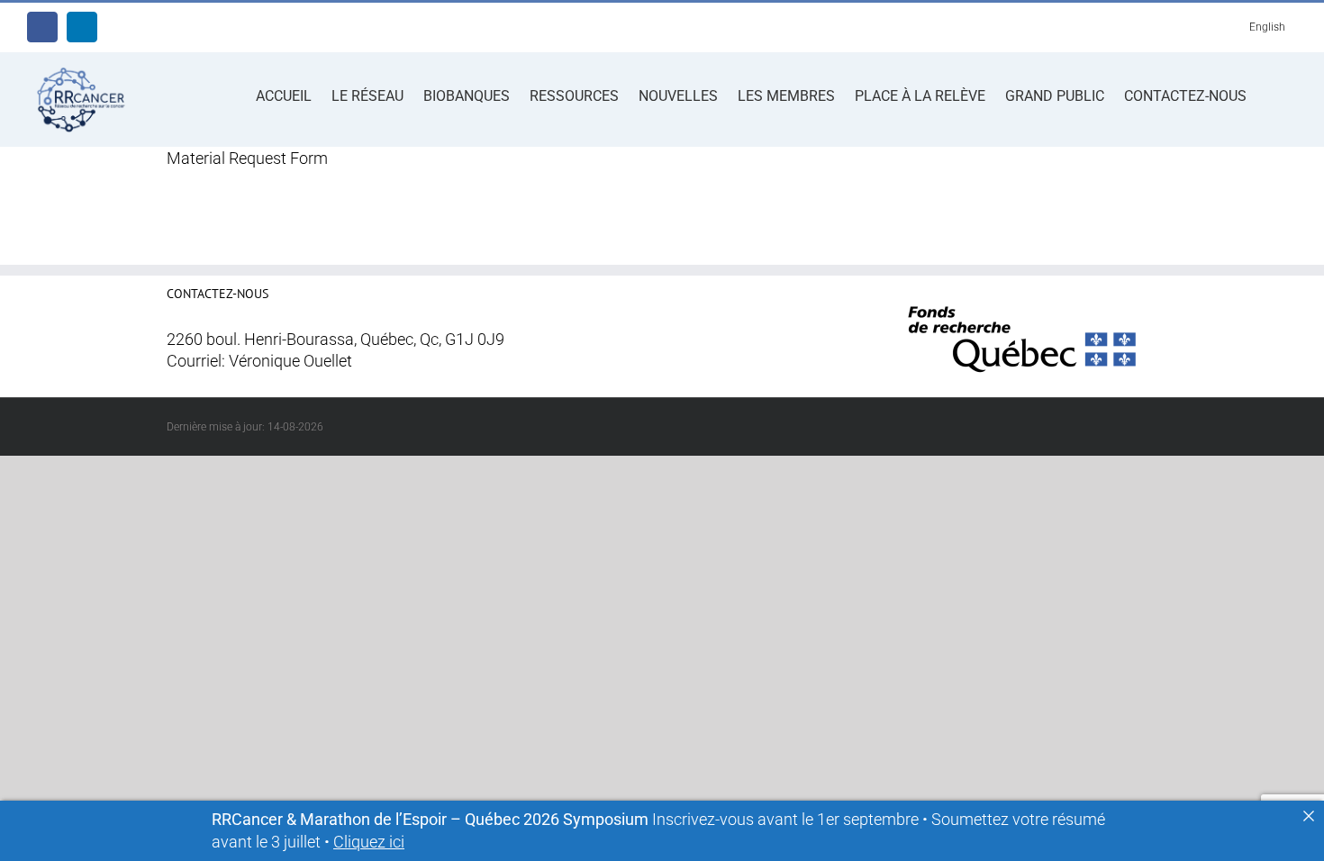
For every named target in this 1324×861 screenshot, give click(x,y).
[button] (1271, 94)
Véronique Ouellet (290, 361)
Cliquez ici (368, 842)
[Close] (1308, 816)
